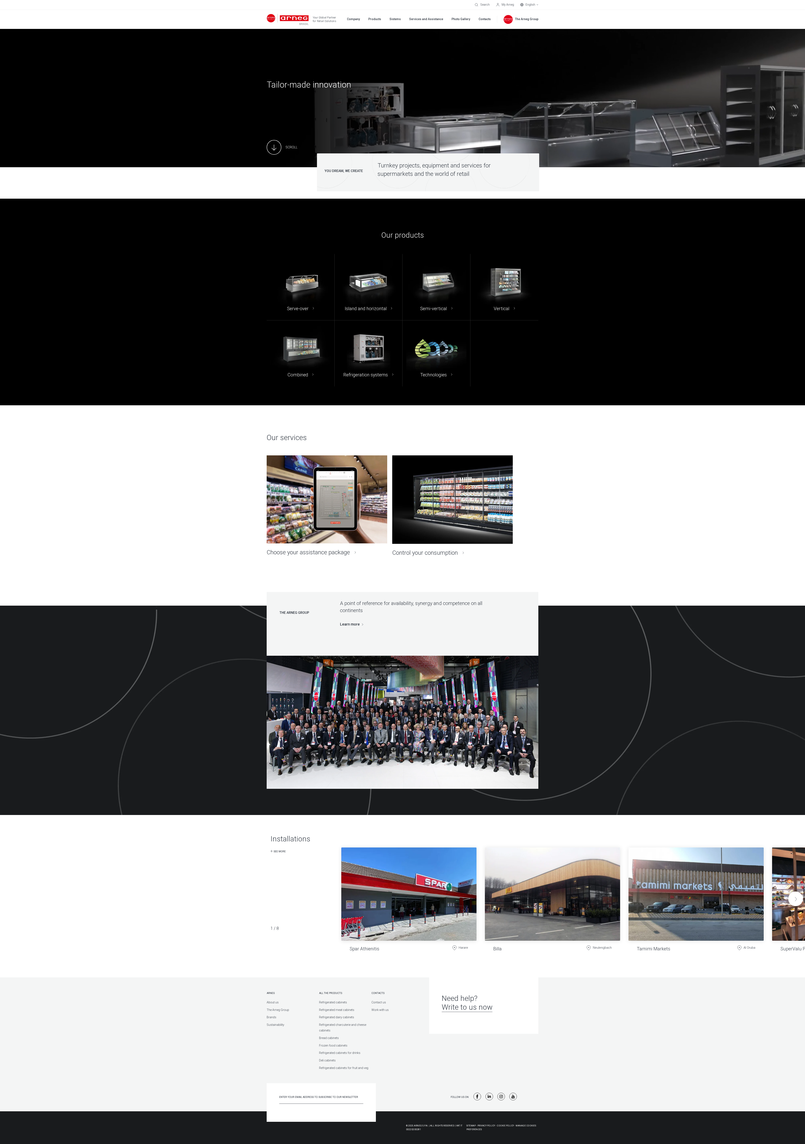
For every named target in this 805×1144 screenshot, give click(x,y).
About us (273, 1002)
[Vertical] (504, 287)
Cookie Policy (505, 1126)
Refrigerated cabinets (333, 1002)
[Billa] (552, 896)
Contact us (378, 1002)
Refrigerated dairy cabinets (336, 1017)
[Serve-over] (300, 287)
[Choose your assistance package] (327, 505)
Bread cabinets (329, 1038)
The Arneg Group (278, 1010)
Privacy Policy (486, 1126)
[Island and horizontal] (368, 287)
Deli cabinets (327, 1060)
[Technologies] (436, 353)
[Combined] (300, 353)
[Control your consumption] (452, 505)
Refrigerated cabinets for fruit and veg (343, 1068)
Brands (271, 1017)
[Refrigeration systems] (368, 353)
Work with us (380, 1010)
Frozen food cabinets (333, 1045)
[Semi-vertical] (436, 287)
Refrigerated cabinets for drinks (339, 1053)
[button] (795, 898)
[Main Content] (282, 147)
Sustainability (275, 1024)
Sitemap (471, 1126)
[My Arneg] (505, 5)
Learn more (350, 624)
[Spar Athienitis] (409, 896)
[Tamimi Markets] (696, 896)
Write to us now (467, 1007)
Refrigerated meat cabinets (336, 1010)
